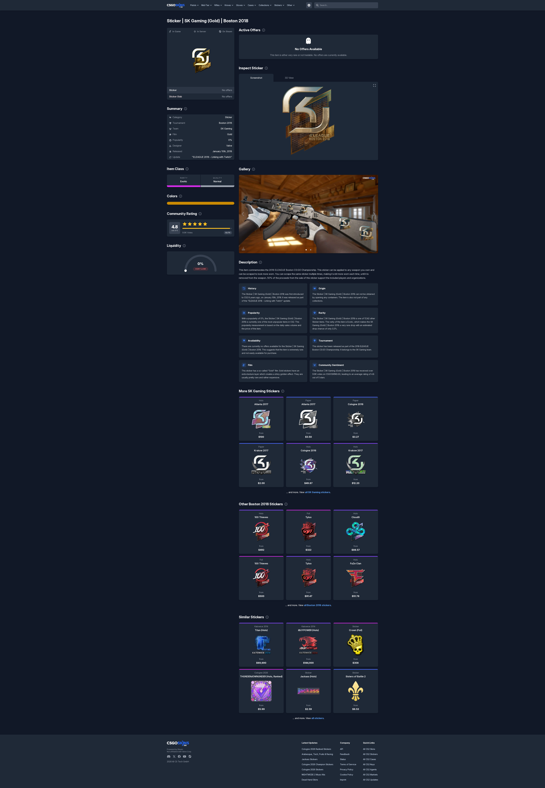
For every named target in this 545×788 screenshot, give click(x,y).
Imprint (343, 779)
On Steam (227, 31)
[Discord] (170, 756)
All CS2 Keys (369, 764)
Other (289, 5)
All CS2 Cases (369, 759)
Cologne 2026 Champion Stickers (317, 764)
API (341, 749)
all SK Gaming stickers (317, 492)
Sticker (228, 117)
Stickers (278, 5)
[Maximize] (374, 85)
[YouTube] (185, 756)
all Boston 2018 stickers (317, 605)
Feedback (345, 754)
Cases (251, 5)
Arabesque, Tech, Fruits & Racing (317, 754)
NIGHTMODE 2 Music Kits (313, 774)
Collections (264, 5)
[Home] (178, 5)
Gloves (239, 5)
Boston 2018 (225, 122)
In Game (176, 31)
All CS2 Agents (370, 769)
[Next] (374, 214)
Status (343, 759)
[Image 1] (306, 250)
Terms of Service (348, 764)
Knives (228, 5)
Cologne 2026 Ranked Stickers (316, 749)
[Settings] (309, 5)
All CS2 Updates (370, 779)
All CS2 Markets (370, 774)
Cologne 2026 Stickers (312, 769)
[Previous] (243, 214)
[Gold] (200, 203)
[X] (175, 756)
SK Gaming (226, 128)
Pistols (193, 5)
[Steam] (190, 756)
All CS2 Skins (369, 749)
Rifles (217, 5)
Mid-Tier (205, 5)
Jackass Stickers (309, 759)
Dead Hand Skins (310, 779)
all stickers (317, 718)
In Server (201, 31)
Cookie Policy (346, 774)
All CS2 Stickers (370, 754)
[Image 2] (310, 250)
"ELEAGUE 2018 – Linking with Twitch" (212, 157)
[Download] (243, 249)
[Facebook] (180, 756)
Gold (229, 134)
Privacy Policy (346, 769)
